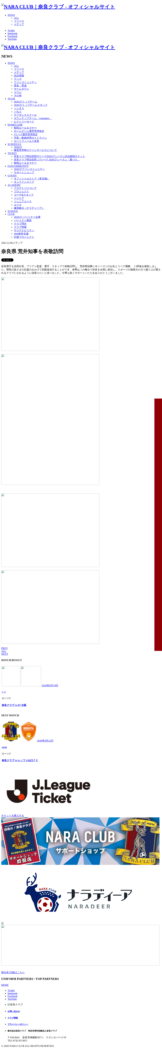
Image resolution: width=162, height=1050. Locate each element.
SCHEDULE (14, 144)
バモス (18, 111)
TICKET (12, 153)
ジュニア (19, 198)
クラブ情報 (20, 227)
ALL (16, 18)
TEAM (11, 98)
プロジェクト (21, 191)
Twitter (11, 30)
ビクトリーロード (24, 121)
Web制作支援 (21, 233)
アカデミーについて (25, 188)
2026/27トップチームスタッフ (30, 105)
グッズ (18, 79)
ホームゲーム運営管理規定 (29, 131)
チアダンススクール (25, 115)
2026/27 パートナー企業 (27, 217)
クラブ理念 (20, 223)
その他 (18, 95)
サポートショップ (24, 172)
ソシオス (19, 108)
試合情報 (19, 75)
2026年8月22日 (45, 740)
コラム (18, 92)
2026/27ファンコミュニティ (29, 169)
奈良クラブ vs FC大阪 (14, 705)
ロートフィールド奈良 (26, 141)
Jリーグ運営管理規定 (26, 134)
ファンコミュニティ (25, 82)
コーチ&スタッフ (24, 194)
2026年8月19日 (50, 685)
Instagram (12, 33)
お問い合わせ (14, 1011)
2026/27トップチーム (25, 101)
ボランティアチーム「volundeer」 (33, 118)
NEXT (4, 654)
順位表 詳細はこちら (13, 972)
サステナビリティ (24, 230)
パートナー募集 (23, 220)
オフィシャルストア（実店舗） (31, 178)
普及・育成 (20, 85)
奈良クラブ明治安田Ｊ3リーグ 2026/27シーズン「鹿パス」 (47, 159)
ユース (18, 204)
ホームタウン (21, 89)
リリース (19, 21)
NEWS (11, 15)
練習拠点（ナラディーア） (29, 208)
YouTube (12, 39)
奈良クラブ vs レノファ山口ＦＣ (20, 760)
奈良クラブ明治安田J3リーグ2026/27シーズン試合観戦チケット (49, 156)
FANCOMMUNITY (18, 166)
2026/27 (18, 147)
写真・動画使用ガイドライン (30, 137)
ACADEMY (14, 185)
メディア (19, 24)
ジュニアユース (23, 201)
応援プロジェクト (24, 237)
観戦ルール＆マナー (25, 127)
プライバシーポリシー (18, 1024)
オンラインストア (24, 182)
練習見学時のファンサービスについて (35, 150)
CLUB (11, 214)
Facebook (12, 36)
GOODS (12, 175)
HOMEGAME (15, 124)
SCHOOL (13, 211)
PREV (4, 648)
